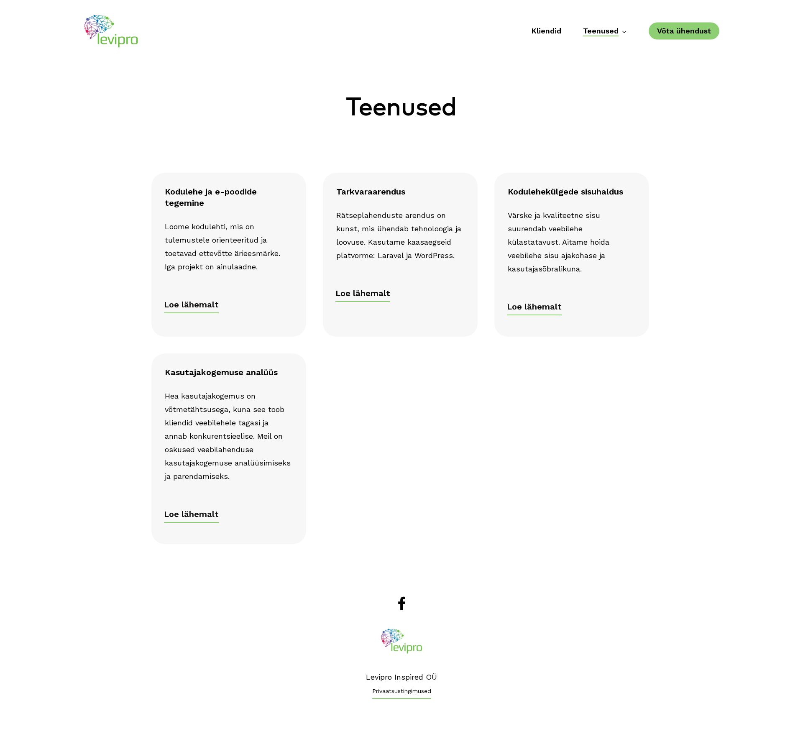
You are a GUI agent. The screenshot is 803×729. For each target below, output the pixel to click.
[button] (191, 304)
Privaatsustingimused (401, 691)
